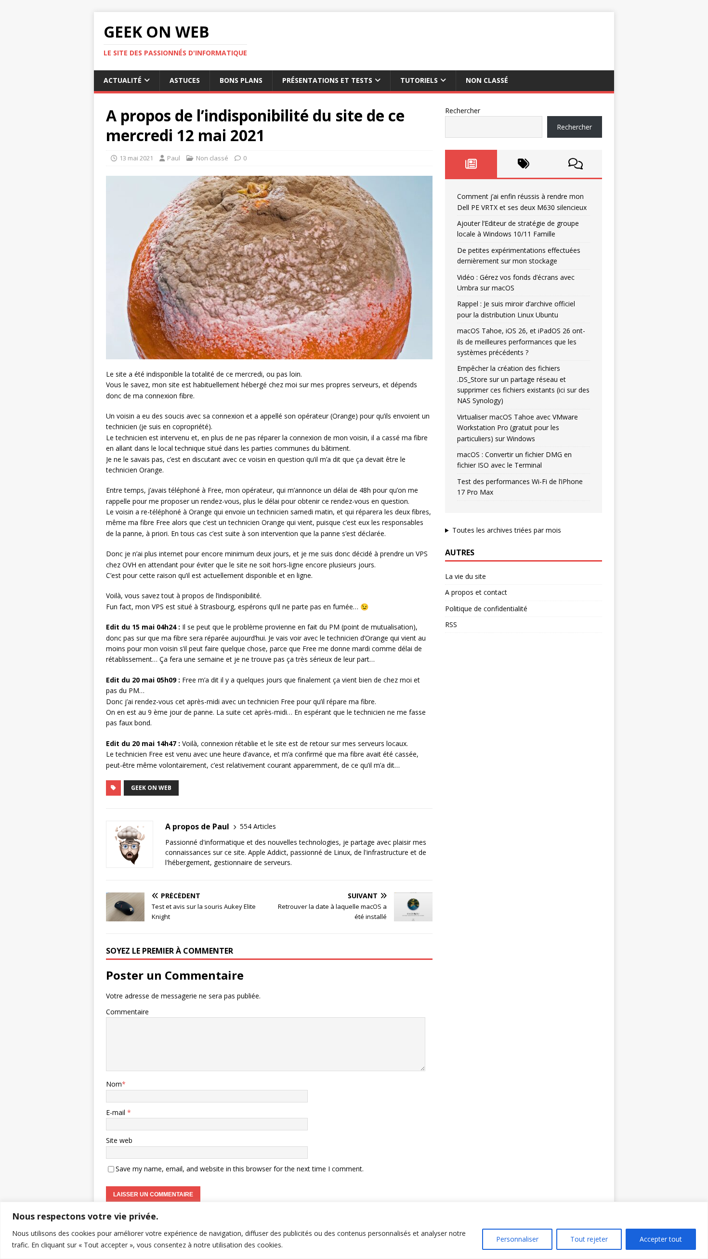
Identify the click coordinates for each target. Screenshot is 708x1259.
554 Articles (258, 826)
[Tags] (523, 164)
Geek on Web (151, 788)
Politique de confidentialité (486, 608)
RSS (451, 624)
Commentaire (127, 1011)
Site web (119, 1140)
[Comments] (576, 164)
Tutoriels (419, 80)
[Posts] (471, 164)
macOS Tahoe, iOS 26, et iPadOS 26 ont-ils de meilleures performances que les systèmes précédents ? (521, 341)
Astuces (185, 80)
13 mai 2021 (136, 158)
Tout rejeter (589, 1239)
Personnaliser (517, 1239)
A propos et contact (476, 592)
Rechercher (462, 110)
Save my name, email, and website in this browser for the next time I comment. (240, 1168)
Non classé (487, 80)
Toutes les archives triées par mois (506, 530)
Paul (173, 158)
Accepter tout (661, 1239)
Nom (114, 1084)
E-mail (116, 1112)
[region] (354, 1230)
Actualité (123, 80)
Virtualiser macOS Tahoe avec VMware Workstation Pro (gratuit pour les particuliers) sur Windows (517, 427)
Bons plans (241, 80)
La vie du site (465, 576)
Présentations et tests (327, 80)
